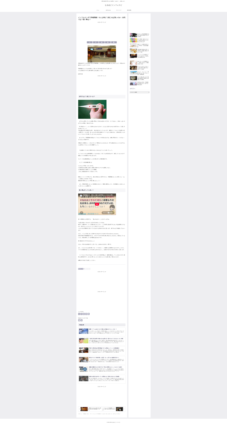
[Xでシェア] (90, 42)
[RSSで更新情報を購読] (82, 320)
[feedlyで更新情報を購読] (79, 320)
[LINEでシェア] (108, 42)
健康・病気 (81, 268)
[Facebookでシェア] (96, 42)
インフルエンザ (87, 268)
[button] (114, 42)
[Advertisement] (101, 31)
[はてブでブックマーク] (102, 42)
